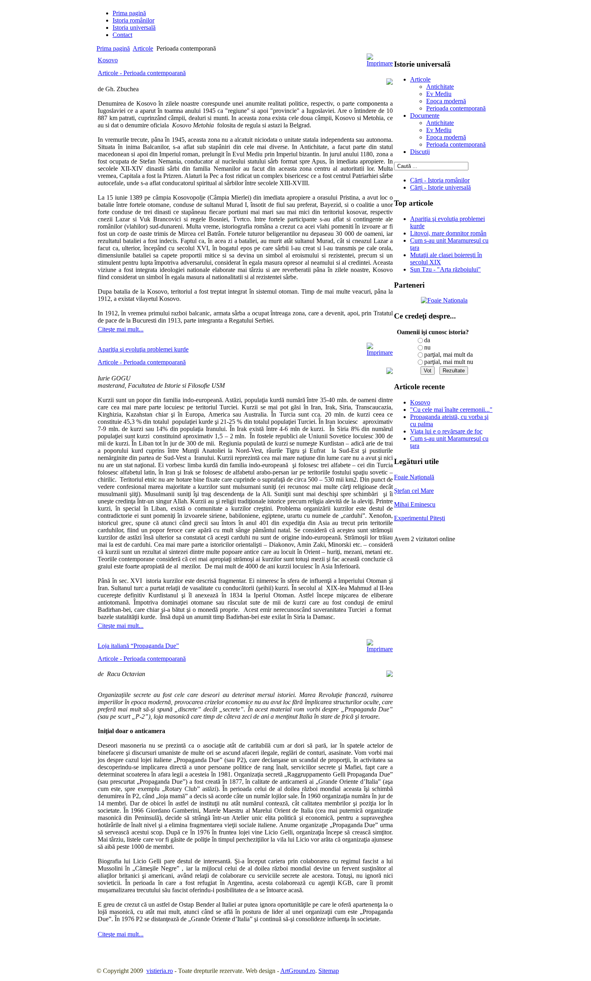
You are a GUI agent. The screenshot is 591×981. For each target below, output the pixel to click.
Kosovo (108, 60)
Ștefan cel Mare (414, 490)
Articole (143, 48)
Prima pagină (113, 48)
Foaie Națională (414, 477)
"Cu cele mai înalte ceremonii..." (451, 409)
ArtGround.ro (297, 970)
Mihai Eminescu (414, 504)
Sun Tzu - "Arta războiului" (445, 269)
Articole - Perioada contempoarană (142, 72)
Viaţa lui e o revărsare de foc (446, 431)
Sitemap (328, 970)
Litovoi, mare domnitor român (448, 233)
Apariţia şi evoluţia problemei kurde (143, 349)
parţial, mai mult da (448, 354)
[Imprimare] (380, 63)
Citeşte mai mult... (121, 329)
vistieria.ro (159, 970)
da (427, 340)
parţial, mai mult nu (448, 361)
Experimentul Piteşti (419, 518)
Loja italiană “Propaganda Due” (138, 645)
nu (427, 347)
